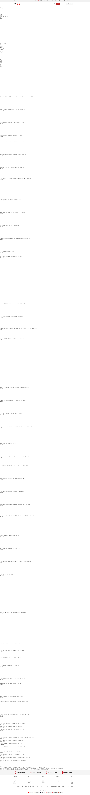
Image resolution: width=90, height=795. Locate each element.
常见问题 (14, 781)
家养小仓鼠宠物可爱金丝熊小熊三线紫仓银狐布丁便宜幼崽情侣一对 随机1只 (10, 548)
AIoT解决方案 (30, 769)
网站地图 (6, 768)
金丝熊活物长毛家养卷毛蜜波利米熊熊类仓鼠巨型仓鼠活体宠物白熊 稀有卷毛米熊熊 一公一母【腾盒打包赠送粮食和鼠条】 (17, 515)
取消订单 (57, 782)
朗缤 (0, 44)
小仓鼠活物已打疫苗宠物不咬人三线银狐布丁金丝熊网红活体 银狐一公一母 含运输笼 (11, 599)
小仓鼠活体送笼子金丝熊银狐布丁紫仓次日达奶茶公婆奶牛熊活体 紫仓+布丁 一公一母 (12, 141)
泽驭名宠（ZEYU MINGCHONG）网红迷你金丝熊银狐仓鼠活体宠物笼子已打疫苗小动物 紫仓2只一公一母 (14, 387)
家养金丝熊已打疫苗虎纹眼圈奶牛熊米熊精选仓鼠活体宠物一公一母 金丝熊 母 (11, 657)
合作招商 (29, 786)
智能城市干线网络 (60, 768)
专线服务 (47, 769)
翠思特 (16, 765)
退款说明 (57, 780)
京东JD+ (72, 783)
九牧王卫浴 (16, 768)
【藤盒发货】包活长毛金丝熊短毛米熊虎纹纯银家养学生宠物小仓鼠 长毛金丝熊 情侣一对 (12, 109)
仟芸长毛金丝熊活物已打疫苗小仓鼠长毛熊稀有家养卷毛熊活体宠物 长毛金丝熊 (11, 263)
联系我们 (22, 786)
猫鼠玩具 (6, 765)
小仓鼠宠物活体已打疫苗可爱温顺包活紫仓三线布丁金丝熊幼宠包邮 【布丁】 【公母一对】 (12, 678)
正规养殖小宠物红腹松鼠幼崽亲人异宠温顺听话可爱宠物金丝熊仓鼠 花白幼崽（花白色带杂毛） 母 (13, 154)
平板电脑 (18, 769)
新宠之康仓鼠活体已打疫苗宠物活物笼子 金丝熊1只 (7, 251)
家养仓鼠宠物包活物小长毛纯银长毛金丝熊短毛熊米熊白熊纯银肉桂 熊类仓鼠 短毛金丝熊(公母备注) (14, 701)
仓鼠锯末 (9, 765)
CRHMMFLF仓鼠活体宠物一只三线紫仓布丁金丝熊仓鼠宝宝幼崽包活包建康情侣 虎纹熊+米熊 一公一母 (14, 456)
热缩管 (57, 768)
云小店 (24, 769)
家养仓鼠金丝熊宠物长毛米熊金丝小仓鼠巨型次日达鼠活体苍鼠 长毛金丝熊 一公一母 (11, 199)
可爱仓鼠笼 (19, 765)
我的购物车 (69, 3)
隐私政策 (59, 786)
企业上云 (1, 769)
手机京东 (60, 0)
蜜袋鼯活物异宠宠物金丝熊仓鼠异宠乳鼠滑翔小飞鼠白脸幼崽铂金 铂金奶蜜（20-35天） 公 (12, 167)
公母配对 (1, 61)
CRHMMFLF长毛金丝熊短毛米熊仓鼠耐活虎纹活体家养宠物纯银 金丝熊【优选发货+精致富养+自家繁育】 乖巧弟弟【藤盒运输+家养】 (18, 328)
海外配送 (29, 782)
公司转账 (43, 782)
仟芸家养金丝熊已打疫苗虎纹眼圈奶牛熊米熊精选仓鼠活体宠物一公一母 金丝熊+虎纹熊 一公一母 (13, 491)
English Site (67, 786)
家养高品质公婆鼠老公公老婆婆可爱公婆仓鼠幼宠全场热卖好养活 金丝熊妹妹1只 (11, 256)
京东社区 (51, 786)
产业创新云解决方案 (35, 769)
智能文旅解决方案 (43, 769)
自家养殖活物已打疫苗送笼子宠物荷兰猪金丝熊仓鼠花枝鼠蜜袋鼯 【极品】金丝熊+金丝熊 (12, 212)
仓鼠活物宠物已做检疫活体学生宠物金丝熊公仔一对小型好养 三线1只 (9, 665)
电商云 (14, 768)
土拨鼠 (1, 67)
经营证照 (56, 789)
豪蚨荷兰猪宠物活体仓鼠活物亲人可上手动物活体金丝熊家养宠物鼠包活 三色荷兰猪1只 (12, 478)
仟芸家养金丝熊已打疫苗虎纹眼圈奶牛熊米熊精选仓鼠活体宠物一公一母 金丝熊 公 (11, 316)
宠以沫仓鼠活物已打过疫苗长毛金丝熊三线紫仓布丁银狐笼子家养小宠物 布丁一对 (11, 740)
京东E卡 (72, 781)
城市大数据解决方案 (30, 768)
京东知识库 (1, 8)
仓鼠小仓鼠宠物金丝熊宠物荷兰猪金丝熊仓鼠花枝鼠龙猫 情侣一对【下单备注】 (11, 413)
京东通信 (72, 782)
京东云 (49, 790)
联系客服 (14, 783)
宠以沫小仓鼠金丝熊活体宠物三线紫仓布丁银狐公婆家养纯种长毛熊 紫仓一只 (10, 225)
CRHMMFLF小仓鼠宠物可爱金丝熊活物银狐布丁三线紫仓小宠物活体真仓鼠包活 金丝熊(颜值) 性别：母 (14, 303)
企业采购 (56, 0)
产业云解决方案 (7, 769)
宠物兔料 (13, 765)
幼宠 (0, 58)
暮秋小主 (1, 45)
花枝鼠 (1, 66)
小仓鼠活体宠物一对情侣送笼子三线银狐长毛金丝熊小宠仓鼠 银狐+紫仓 (10, 643)
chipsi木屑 (31, 765)
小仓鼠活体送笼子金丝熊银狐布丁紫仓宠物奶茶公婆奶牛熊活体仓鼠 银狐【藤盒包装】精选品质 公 (13, 650)
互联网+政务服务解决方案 (52, 768)
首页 (0, 16)
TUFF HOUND (43, 765)
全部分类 (1, 7)
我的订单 (44, 0)
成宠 (0, 59)
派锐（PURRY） (2, 48)
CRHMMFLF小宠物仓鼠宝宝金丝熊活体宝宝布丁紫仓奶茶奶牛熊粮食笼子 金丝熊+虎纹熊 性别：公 (13, 400)
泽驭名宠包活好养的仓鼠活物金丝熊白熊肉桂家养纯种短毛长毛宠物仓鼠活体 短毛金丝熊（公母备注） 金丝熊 (15, 504)
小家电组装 (20, 768)
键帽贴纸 (1, 13)
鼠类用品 (3, 16)
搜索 (58, 3)
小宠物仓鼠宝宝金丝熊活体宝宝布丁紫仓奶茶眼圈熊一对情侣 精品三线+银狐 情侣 (11, 696)
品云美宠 (1, 46)
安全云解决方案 (46, 768)
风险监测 (55, 786)
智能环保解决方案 (10, 768)
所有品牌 (1, 18)
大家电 (14, 782)
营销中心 (37, 786)
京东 (20, 4)
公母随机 (1, 62)
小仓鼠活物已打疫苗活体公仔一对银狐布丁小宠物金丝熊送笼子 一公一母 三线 (11, 535)
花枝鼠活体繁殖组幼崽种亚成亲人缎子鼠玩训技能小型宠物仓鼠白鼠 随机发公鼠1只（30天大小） (13, 612)
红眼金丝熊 (35, 765)
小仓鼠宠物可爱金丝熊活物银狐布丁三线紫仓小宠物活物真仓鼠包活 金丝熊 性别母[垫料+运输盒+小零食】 (14, 714)
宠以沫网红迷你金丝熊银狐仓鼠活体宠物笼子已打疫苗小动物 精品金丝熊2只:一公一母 (12, 122)
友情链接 (44, 786)
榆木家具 (16, 769)
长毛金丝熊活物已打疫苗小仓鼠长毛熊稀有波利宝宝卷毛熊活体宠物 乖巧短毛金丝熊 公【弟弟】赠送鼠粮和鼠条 (15, 178)
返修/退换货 (58, 781)
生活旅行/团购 (15, 780)
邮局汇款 (43, 781)
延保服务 (72, 780)
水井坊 (23, 768)
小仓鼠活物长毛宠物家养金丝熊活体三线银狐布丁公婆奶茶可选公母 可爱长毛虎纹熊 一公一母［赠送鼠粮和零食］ (16, 561)
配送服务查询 (30, 780)
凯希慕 (1, 52)
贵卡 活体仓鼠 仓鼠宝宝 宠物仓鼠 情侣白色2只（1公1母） (8, 574)
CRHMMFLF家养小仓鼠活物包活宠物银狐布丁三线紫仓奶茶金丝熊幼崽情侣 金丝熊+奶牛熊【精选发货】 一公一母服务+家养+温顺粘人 (18, 426)
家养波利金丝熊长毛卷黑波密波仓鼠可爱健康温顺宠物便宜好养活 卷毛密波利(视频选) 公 (12, 338)
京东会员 (52, 0)
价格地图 (4, 768)
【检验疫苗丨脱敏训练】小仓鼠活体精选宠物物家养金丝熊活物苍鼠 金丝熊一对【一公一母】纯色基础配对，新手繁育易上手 (17, 96)
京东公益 (63, 786)
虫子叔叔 (1, 51)
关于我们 (18, 786)
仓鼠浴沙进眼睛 (23, 765)
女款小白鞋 (26, 769)
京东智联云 (25, 768)
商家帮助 (33, 786)
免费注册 (40, 0)
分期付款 (43, 780)
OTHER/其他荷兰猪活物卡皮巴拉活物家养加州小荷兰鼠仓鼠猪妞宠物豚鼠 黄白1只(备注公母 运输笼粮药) (14, 465)
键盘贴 (1, 12)
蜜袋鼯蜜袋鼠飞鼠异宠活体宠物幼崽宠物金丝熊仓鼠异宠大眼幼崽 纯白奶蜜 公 (11, 135)
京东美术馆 (1, 14)
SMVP (1, 47)
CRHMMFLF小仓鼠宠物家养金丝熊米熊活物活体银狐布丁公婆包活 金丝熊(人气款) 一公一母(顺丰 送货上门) (15, 238)
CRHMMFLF (2, 49)
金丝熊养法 (39, 765)
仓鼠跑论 (28, 765)
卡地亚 (4, 769)
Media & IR (71, 786)
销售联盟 (48, 786)
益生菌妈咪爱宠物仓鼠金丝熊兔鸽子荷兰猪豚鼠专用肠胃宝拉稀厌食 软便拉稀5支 (11, 683)
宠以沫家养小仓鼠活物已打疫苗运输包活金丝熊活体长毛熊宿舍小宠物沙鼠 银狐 (11, 726)
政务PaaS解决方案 (12, 769)
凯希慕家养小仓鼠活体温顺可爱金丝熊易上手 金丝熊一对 (8, 443)
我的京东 (47, 0)
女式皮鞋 (39, 769)
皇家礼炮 (1, 768)
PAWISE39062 (2, 765)
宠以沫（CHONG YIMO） (3, 43)
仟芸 (0, 50)
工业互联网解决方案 (41, 768)
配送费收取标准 (30, 781)
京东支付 (46, 790)
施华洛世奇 (21, 769)
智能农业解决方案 (35, 768)
